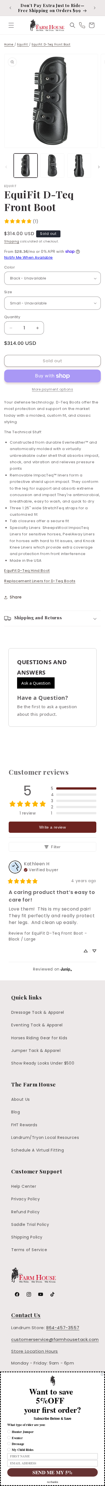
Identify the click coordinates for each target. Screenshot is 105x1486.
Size (8, 292)
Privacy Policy (25, 1199)
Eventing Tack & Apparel (37, 1025)
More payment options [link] (52, 389)
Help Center (23, 1186)
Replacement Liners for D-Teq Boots (39, 581)
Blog (15, 1112)
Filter (55, 847)
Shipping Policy (27, 1237)
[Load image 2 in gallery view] (52, 165)
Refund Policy (25, 1212)
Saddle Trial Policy (30, 1224)
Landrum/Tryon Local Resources (45, 1137)
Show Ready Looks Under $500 (42, 1063)
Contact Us (26, 1314)
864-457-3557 (62, 1328)
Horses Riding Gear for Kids (39, 1038)
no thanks (52, 1482)
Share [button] (16, 597)
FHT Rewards (24, 1125)
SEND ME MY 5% (52, 1472)
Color (9, 267)
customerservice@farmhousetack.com (55, 1339)
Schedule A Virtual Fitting (37, 1150)
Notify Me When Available (28, 257)
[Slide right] (99, 167)
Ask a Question (35, 683)
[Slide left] (6, 167)
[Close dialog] (102, 1374)
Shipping (11, 241)
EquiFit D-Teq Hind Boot (27, 570)
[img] (41, 869)
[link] (21, 221)
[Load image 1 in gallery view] (26, 165)
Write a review (52, 827)
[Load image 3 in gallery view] (79, 165)
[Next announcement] (94, 8)
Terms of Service (29, 1250)
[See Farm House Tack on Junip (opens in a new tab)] (66, 969)
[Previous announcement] (10, 8)
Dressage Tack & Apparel (37, 1012)
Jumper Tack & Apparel (36, 1050)
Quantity (12, 317)
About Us (20, 1099)
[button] (11, 25)
